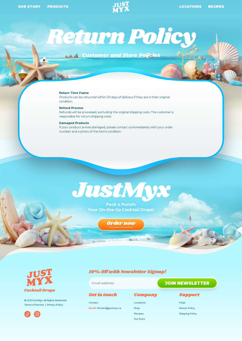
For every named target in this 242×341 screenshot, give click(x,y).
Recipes (216, 6)
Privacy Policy (55, 304)
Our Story (29, 6)
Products (58, 6)
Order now (121, 223)
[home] (121, 7)
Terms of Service (34, 304)
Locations (190, 6)
